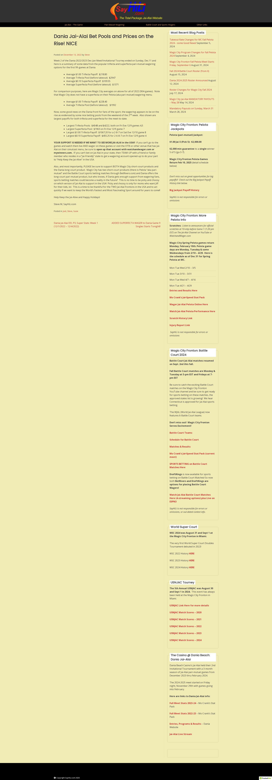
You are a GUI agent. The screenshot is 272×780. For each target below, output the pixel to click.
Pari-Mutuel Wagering (114, 24)
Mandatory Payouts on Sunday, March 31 (191, 108)
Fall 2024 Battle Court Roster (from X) (189, 71)
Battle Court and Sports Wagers (160, 24)
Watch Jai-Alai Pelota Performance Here (192, 311)
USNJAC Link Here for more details (189, 605)
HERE (191, 560)
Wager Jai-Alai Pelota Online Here (189, 304)
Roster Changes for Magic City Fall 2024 (191, 89)
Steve (87, 54)
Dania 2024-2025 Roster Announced (189, 80)
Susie (75, 211)
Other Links (202, 24)
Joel (64, 211)
